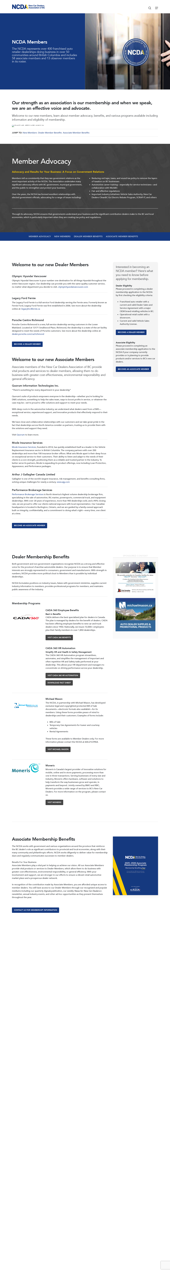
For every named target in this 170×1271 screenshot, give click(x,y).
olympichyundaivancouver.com (73, 286)
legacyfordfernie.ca (30, 308)
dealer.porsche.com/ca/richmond (28, 334)
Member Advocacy (40, 236)
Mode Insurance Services (24, 447)
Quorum (21, 434)
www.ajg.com (63, 482)
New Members (30, 132)
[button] (156, 8)
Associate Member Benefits (76, 132)
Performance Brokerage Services (27, 494)
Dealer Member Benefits (50, 132)
